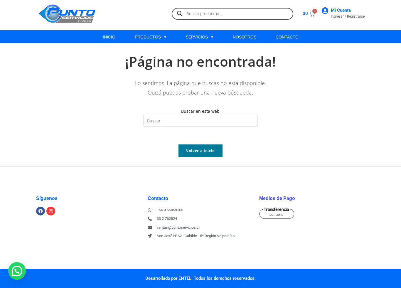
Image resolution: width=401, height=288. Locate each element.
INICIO (109, 37)
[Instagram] (50, 211)
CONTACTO (287, 37)
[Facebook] (40, 211)
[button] (17, 271)
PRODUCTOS (148, 37)
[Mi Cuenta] (324, 10)
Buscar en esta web (200, 111)
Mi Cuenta (341, 10)
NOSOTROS (244, 37)
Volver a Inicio (200, 150)
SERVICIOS (197, 37)
